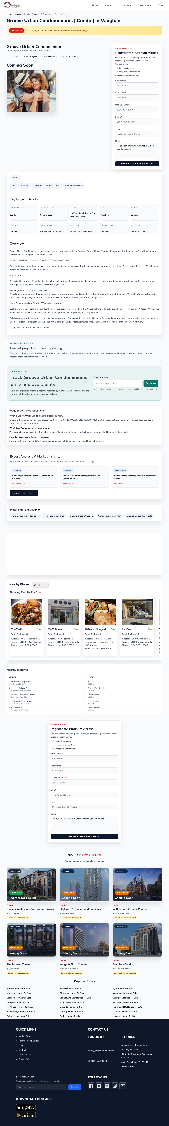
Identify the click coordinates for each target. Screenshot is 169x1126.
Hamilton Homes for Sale (72, 1002)
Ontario (27, 14)
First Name (121, 80)
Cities (106, 5)
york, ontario (14, 913)
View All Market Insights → (24, 493)
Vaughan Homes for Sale (125, 993)
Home (95, 5)
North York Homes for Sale (20, 1006)
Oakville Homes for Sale (72, 1006)
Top (13, 185)
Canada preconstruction (109, 515)
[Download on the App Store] (26, 1107)
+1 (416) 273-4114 (97, 1061)
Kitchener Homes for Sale (125, 1002)
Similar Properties (74, 185)
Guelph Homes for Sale (18, 1002)
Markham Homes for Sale (19, 993)
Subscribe (75, 1087)
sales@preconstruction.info (101, 1050)
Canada (17, 14)
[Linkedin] (107, 1086)
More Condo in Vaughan (52, 515)
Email (118, 117)
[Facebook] (91, 1086)
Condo (15, 177)
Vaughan (36, 14)
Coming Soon (15, 871)
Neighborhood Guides (28, 1040)
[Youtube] (122, 1086)
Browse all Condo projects (139, 515)
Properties (124, 5)
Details (118, 141)
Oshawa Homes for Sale (125, 1011)
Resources (144, 5)
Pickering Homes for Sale (72, 993)
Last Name (121, 92)
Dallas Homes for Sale (71, 1016)
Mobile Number (123, 104)
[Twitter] (99, 1086)
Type (117, 128)
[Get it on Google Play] (26, 1115)
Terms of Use (24, 1054)
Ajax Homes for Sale (123, 988)
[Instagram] (115, 1086)
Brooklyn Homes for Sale (19, 997)
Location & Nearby (42, 185)
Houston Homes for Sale (125, 1016)
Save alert (151, 383)
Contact (161, 5)
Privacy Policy (25, 1059)
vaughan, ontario (69, 913)
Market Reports (26, 1036)
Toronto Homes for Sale (18, 988)
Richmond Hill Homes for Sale (127, 1006)
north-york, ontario (123, 913)
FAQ (58, 185)
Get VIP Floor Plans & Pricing (137, 163)
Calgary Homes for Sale (18, 1016)
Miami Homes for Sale (70, 988)
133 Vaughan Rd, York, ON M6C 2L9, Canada (28, 50)
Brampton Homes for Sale (125, 997)
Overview (24, 185)
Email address (101, 377)
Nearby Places (19, 584)
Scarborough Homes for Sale (21, 1011)
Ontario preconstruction (81, 515)
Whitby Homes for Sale (71, 1011)
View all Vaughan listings (23, 515)
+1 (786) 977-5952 (130, 1049)
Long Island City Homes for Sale (75, 997)
